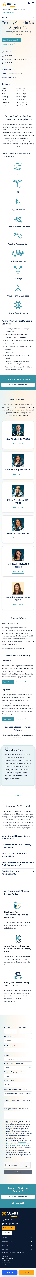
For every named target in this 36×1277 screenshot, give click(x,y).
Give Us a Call (17, 1203)
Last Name (23, 1027)
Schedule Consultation (11, 40)
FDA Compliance (6, 1262)
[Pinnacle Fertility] (9, 4)
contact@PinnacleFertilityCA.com (15, 59)
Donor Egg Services (18, 313)
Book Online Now (8, 1227)
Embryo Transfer (18, 261)
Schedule (9, 1272)
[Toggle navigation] (33, 3)
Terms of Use (22, 1142)
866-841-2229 (8, 1219)
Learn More (17, 443)
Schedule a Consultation (18, 385)
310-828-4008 (8, 56)
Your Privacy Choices (7, 1258)
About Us (5, 1249)
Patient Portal (8, 44)
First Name (8, 1027)
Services (5, 1237)
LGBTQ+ (18, 278)
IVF (18, 175)
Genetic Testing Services (18, 227)
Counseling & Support (18, 296)
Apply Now (7, 682)
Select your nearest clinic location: (16, 1089)
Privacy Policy (10, 1144)
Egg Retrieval (18, 209)
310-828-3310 (8, 63)
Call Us (26, 1272)
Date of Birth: (8, 1036)
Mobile (7, 1055)
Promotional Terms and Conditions (16, 1145)
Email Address (9, 1046)
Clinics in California (19, 9)
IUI (18, 192)
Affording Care (7, 1241)
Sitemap (4, 1264)
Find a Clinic (6, 9)
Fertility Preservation (18, 244)
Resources (5, 1245)
